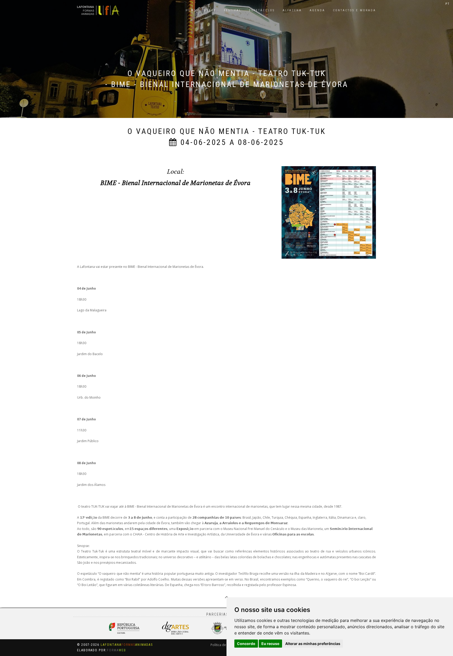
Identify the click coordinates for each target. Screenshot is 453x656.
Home (191, 10)
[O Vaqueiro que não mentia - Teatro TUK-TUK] (329, 212)
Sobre (210, 10)
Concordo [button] (246, 643)
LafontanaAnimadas (127, 645)
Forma (116, 650)
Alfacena (292, 10)
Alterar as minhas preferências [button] (312, 643)
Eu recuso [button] (270, 643)
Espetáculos (262, 10)
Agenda (317, 10)
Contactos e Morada (354, 10)
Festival (232, 10)
